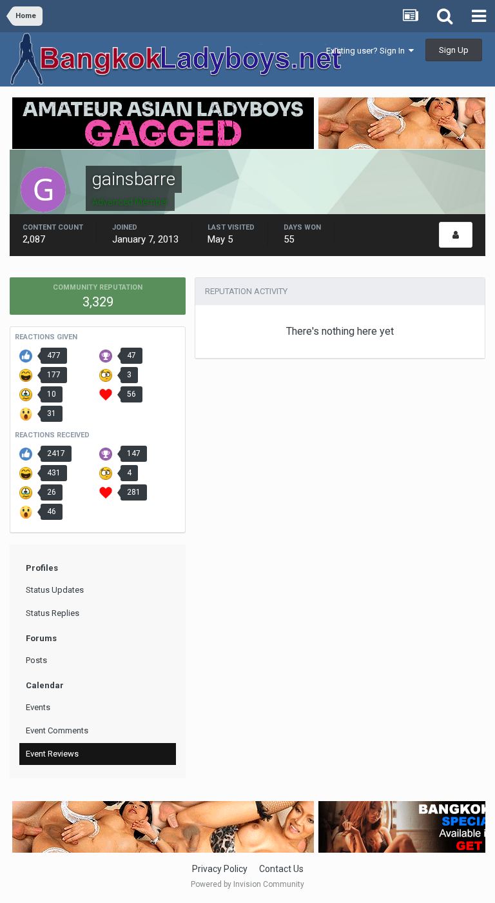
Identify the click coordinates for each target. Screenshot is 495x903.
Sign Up (454, 50)
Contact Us (281, 869)
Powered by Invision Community (247, 884)
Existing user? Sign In (367, 50)
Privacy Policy (220, 869)
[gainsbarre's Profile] (455, 235)
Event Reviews (52, 754)
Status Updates (55, 590)
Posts (36, 660)
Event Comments (57, 730)
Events (38, 707)
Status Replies (52, 613)
